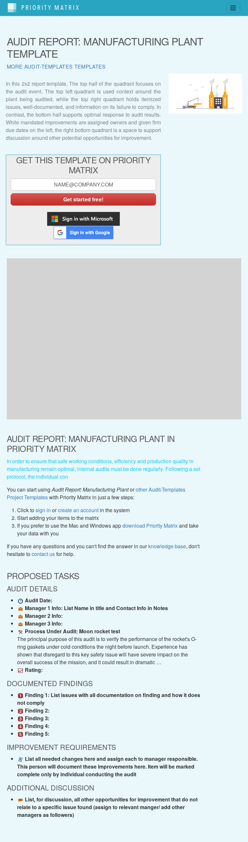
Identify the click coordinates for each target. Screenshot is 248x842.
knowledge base (167, 546)
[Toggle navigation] (233, 8)
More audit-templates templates (56, 66)
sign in (43, 510)
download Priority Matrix (150, 525)
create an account (78, 510)
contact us (43, 554)
